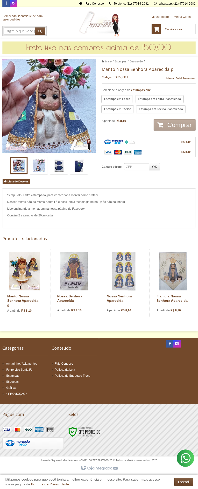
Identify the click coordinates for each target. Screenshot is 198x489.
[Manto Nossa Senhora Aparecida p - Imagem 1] (19, 165)
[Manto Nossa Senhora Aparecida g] (24, 284)
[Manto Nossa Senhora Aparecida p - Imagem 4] (79, 165)
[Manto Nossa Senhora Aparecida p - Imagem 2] (39, 165)
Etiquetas (12, 381)
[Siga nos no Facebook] (6, 4)
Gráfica (11, 387)
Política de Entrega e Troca (72, 375)
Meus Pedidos (160, 17)
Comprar (179, 124)
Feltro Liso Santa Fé (19, 369)
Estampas (121, 61)
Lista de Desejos (17, 181)
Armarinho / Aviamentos (21, 363)
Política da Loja (65, 369)
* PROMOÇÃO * (16, 393)
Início (108, 61)
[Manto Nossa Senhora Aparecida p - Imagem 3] (59, 165)
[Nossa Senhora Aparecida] (74, 283)
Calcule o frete (112, 166)
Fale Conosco (94, 3)
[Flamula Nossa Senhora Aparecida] (173, 283)
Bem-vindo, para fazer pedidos (22, 17)
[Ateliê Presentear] (99, 23)
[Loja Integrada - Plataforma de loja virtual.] (99, 468)
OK (154, 166)
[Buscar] (40, 31)
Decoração (136, 61)
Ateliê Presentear (186, 78)
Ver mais (27, 299)
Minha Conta (182, 17)
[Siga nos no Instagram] (13, 4)
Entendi (184, 482)
